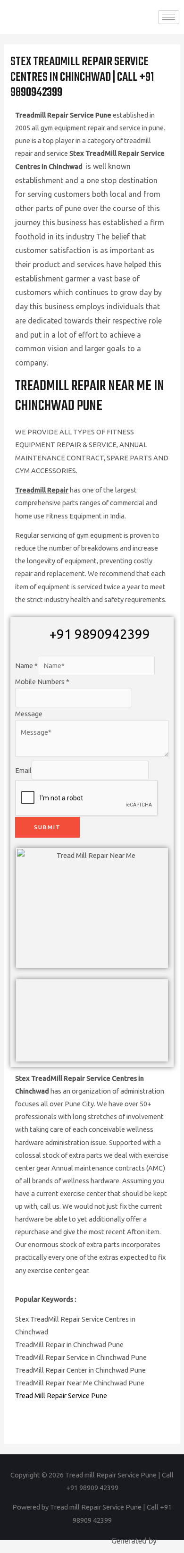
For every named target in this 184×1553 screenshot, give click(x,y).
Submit (47, 827)
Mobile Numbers (42, 682)
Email (23, 770)
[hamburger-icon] (168, 17)
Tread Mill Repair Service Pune (61, 1396)
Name (26, 666)
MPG (167, 1540)
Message (28, 714)
